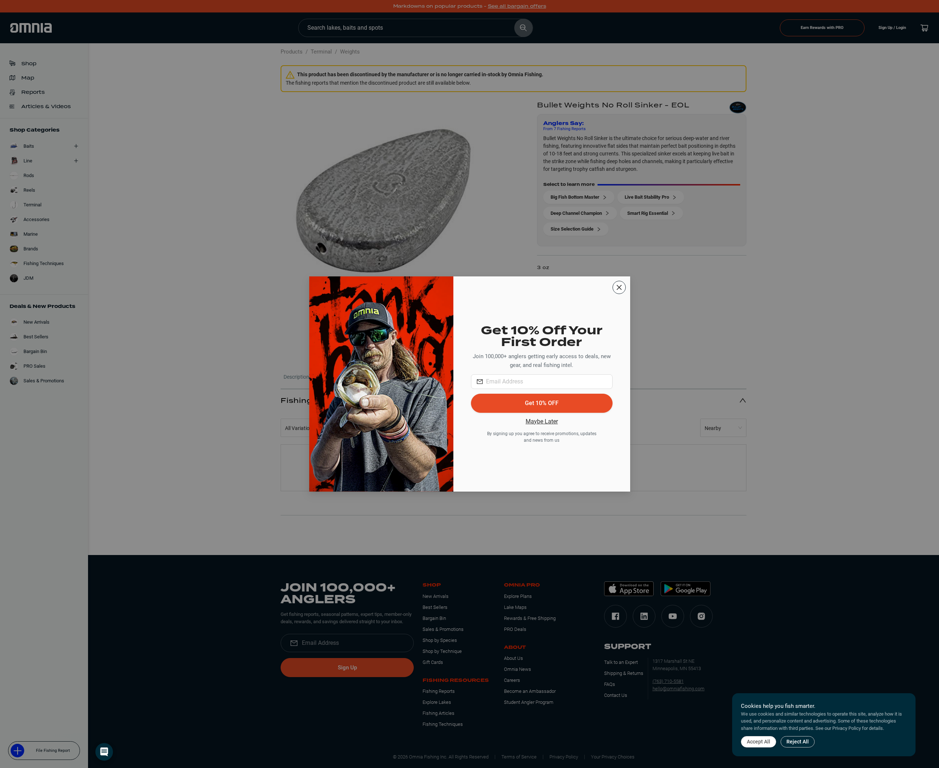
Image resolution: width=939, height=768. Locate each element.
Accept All (758, 742)
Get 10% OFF (542, 403)
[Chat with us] (104, 752)
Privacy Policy (846, 728)
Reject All (797, 742)
